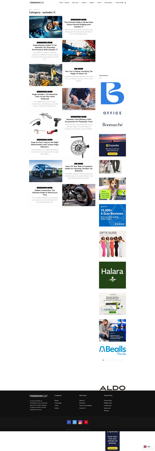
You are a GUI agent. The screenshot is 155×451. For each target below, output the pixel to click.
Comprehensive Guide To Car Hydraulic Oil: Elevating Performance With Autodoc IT (45, 47)
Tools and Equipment (75, 19)
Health (92, 2)
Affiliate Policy (108, 403)
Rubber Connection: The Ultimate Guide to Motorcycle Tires (44, 192)
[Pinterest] (123, 3)
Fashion (83, 2)
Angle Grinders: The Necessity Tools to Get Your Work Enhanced (45, 96)
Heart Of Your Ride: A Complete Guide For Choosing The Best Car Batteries (79, 168)
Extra (76, 68)
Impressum (107, 408)
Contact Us (82, 408)
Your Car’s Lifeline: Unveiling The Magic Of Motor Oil (79, 72)
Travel (99, 2)
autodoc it (84, 19)
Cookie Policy (107, 405)
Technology (108, 2)
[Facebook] (116, 3)
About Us (82, 400)
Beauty (67, 2)
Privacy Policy (108, 400)
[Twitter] (118, 3)
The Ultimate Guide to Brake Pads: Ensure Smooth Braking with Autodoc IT (78, 24)
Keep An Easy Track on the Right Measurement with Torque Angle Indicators (45, 144)
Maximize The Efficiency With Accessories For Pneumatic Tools (79, 120)
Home (61, 2)
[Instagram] (121, 3)
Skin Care (75, 2)
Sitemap (106, 410)
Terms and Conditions (85, 405)
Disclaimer (82, 403)
